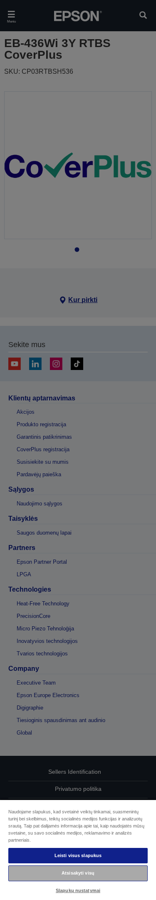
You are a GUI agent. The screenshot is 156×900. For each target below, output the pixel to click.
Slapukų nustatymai (78, 890)
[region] (78, 849)
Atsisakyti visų (78, 872)
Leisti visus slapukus (78, 855)
